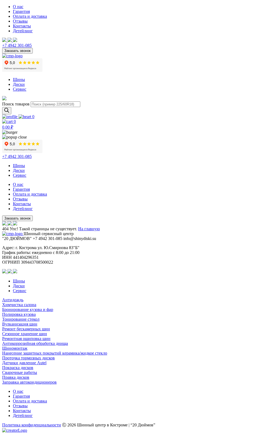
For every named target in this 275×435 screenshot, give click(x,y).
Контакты (22, 26)
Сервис (19, 89)
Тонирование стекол (20, 319)
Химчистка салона (19, 304)
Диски (19, 84)
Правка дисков (15, 377)
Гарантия (21, 11)
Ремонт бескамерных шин (26, 329)
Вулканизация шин (19, 324)
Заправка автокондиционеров (29, 382)
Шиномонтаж (14, 348)
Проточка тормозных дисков (28, 358)
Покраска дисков (17, 367)
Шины (19, 79)
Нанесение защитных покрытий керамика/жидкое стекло (54, 353)
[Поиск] (6, 110)
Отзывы (20, 21)
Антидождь (12, 300)
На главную (89, 229)
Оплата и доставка (30, 16)
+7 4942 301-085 (17, 45)
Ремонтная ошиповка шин (26, 338)
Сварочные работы (19, 372)
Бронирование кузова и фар (27, 309)
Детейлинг (23, 31)
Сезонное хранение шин (24, 333)
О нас (18, 6)
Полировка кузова (19, 314)
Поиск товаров (16, 104)
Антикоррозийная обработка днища (35, 343)
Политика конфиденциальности (31, 425)
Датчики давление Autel (24, 362)
